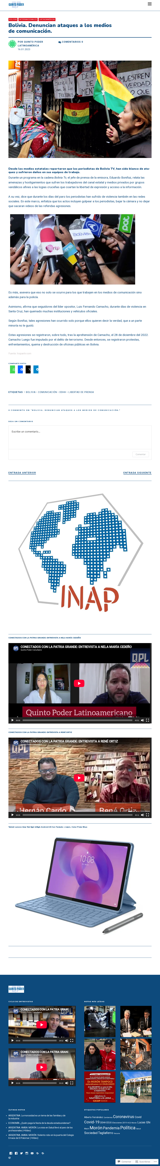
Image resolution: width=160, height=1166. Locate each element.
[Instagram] (26, 1153)
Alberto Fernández (93, 1117)
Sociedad (91, 1133)
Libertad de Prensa (81, 392)
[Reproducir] (12, 720)
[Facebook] (10, 1153)
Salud (138, 1129)
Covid (138, 1117)
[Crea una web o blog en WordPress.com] (9, 1158)
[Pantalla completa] (147, 720)
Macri (86, 1129)
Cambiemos (108, 1117)
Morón (96, 1127)
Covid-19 (92, 1122)
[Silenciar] (142, 720)
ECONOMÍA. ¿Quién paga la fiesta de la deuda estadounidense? (39, 1123)
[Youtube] (32, 1153)
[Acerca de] (42, 1153)
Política (127, 1127)
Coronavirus (123, 1116)
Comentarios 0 (72, 41)
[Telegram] (37, 1153)
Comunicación (47, 392)
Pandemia (111, 1128)
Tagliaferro (105, 1133)
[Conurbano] (16, 1153)
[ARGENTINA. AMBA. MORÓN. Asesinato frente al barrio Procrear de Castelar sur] (99, 1022)
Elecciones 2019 (119, 1123)
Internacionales (28, 19)
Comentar (141, 454)
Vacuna (117, 1133)
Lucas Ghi (143, 1122)
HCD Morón (132, 1123)
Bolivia (13, 19)
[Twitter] (21, 1153)
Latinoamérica (47, 19)
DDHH (63, 392)
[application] (79, 683)
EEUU (109, 1122)
